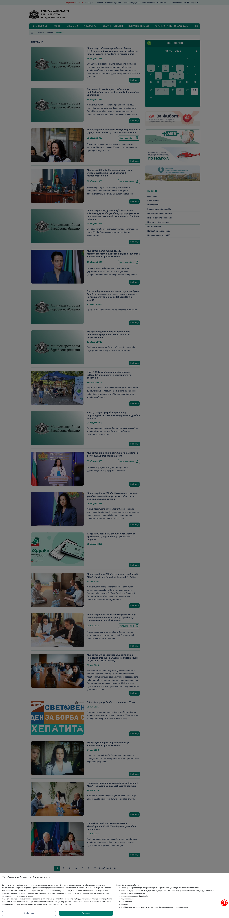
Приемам (86, 913)
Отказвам (29, 913)
